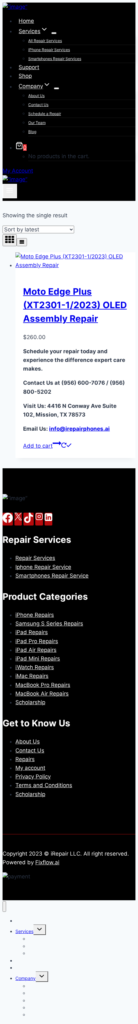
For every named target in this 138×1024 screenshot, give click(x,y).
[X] (18, 519)
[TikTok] (28, 519)
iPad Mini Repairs (37, 658)
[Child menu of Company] (56, 88)
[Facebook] (8, 519)
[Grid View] (10, 240)
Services (24, 931)
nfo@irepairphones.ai (79, 429)
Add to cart (38, 446)
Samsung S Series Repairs (49, 623)
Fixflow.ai (47, 862)
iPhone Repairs (34, 615)
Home (26, 21)
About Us (36, 95)
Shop (25, 76)
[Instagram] (39, 519)
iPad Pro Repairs (36, 641)
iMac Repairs (31, 676)
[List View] (22, 242)
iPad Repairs (31, 632)
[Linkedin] (48, 519)
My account (30, 768)
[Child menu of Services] (53, 33)
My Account (18, 170)
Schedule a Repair (44, 113)
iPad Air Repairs (35, 650)
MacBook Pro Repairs (42, 685)
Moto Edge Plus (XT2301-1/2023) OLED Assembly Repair (75, 305)
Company (25, 978)
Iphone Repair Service (43, 567)
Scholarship (30, 702)
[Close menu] (4, 906)
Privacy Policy (33, 776)
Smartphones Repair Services (54, 58)
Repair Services (35, 558)
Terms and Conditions (43, 785)
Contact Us (38, 104)
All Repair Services (45, 40)
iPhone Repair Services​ (49, 49)
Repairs (25, 759)
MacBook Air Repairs (42, 693)
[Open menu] (10, 191)
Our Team (37, 122)
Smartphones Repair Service (52, 575)
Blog (32, 131)
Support (29, 67)
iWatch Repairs (34, 667)
